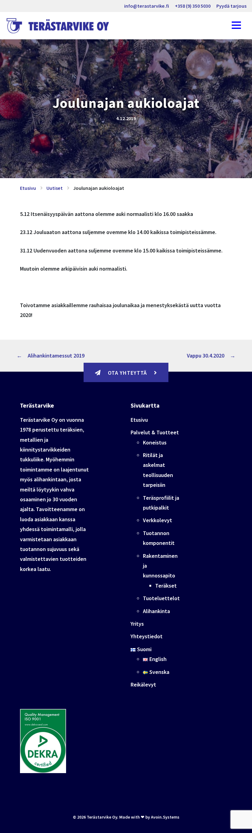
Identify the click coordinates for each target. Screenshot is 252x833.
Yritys (137, 623)
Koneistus (155, 442)
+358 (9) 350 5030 (193, 6)
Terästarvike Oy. (102, 817)
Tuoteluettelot (161, 598)
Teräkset (166, 585)
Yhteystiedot (147, 636)
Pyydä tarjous (231, 6)
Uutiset (54, 188)
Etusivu (28, 188)
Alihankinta (156, 611)
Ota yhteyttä (127, 372)
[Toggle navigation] (236, 25)
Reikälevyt (143, 684)
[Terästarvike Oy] (59, 26)
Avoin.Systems (165, 817)
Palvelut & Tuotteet (155, 432)
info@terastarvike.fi (146, 6)
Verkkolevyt (157, 520)
